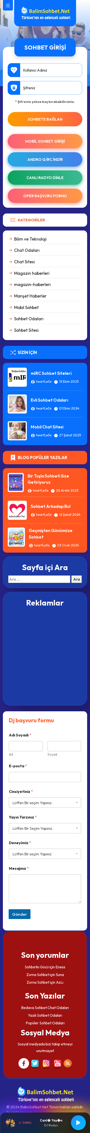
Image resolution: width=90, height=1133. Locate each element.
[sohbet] (45, 12)
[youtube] (57, 1062)
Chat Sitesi (24, 261)
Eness (60, 967)
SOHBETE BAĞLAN (45, 119)
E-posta (18, 766)
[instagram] (46, 1062)
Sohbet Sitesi (26, 330)
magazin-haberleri (32, 284)
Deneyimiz (20, 843)
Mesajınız (19, 868)
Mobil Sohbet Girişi (45, 141)
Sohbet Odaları (28, 318)
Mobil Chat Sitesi (47, 427)
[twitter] (35, 1062)
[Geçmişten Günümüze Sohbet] (16, 536)
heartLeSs (44, 381)
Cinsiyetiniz (21, 791)
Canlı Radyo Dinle (45, 177)
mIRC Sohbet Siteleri (51, 373)
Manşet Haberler (30, 296)
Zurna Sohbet (37, 974)
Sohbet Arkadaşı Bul (50, 506)
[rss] (68, 1062)
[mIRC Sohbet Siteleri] (17, 376)
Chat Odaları (27, 250)
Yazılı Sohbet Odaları (45, 1015)
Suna (60, 974)
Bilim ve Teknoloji (30, 239)
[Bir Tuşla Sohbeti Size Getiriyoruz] (16, 481)
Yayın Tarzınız (23, 817)
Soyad (52, 754)
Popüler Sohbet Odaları (45, 1023)
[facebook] (23, 1062)
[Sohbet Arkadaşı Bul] (17, 509)
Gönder (19, 914)
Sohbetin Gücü (37, 967)
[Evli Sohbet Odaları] (17, 403)
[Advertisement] (45, 656)
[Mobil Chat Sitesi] (17, 430)
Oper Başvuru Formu (45, 195)
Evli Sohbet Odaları (49, 400)
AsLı (59, 982)
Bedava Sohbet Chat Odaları (45, 1007)
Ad (11, 754)
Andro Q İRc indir (45, 159)
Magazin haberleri (31, 273)
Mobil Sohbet (26, 307)
